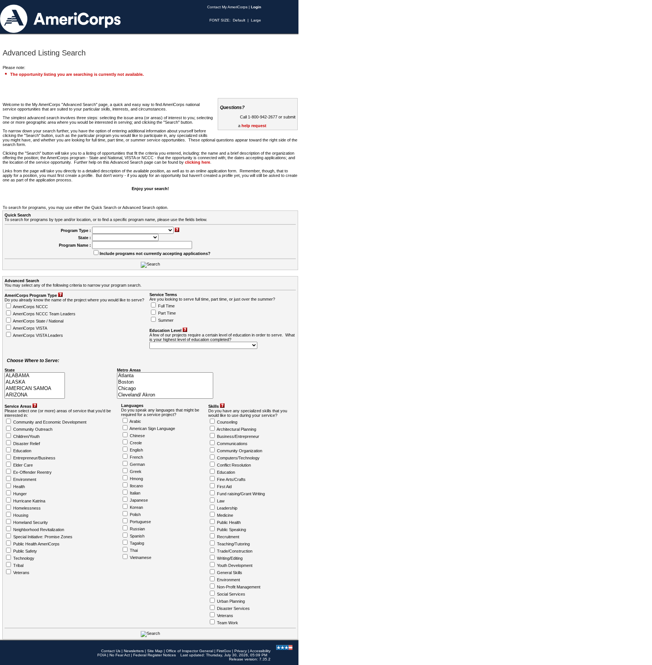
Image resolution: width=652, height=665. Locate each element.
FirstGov (224, 651)
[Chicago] (165, 388)
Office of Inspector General (189, 651)
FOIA (101, 655)
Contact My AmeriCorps (227, 7)
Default (239, 20)
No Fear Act (119, 655)
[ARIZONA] (35, 395)
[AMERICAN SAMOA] (35, 388)
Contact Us (110, 651)
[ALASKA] (35, 382)
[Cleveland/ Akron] (165, 395)
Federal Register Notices (154, 655)
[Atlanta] (165, 376)
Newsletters (134, 651)
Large (256, 20)
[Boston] (165, 382)
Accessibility (260, 651)
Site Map (155, 651)
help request (253, 125)
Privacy (240, 651)
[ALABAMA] (35, 376)
